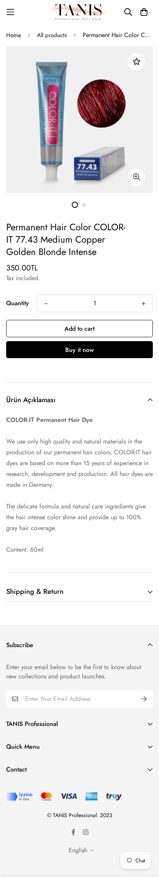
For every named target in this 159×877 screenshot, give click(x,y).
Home (13, 35)
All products (52, 35)
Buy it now (79, 349)
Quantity (17, 303)
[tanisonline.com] (79, 12)
